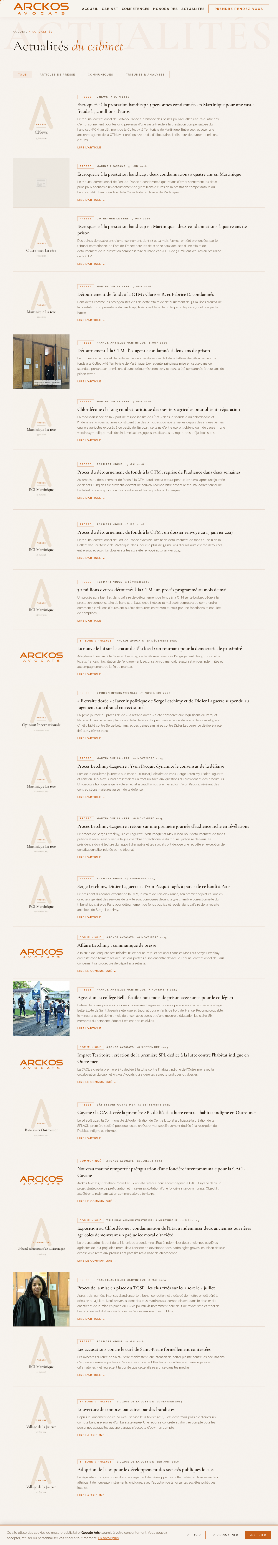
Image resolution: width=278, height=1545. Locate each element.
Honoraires (165, 9)
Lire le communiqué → (96, 970)
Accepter (258, 1535)
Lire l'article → (91, 147)
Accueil (90, 9)
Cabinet (110, 9)
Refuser (193, 1535)
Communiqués (100, 74)
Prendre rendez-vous (239, 9)
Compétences (136, 9)
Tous (22, 74)
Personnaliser (225, 1535)
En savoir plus (108, 1538)
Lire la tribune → (92, 1435)
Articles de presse (57, 74)
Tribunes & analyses (145, 74)
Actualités (193, 9)
